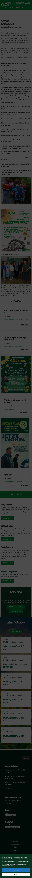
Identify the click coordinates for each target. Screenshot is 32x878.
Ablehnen (16, 874)
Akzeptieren (16, 870)
